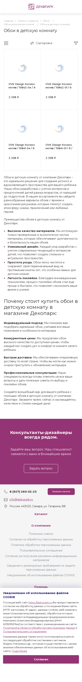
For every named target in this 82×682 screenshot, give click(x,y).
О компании (41, 525)
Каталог (41, 514)
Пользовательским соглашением (25, 631)
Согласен (41, 659)
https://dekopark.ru (40, 602)
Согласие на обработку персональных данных (41, 539)
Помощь (41, 587)
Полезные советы (41, 534)
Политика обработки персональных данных (41, 545)
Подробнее (19, 650)
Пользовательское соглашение (41, 550)
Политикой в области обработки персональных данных (39, 627)
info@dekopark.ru (21, 499)
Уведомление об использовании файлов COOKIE (41, 575)
